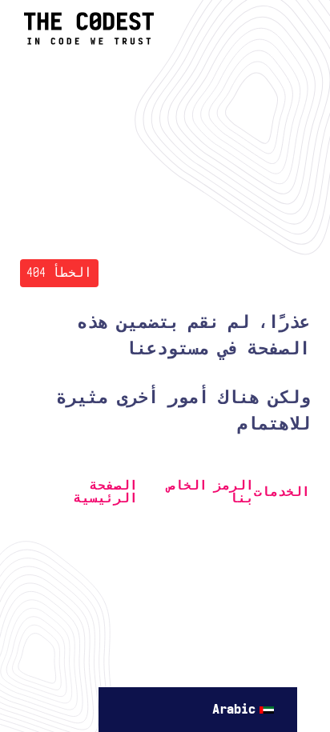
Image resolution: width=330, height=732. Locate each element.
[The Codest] (89, 41)
